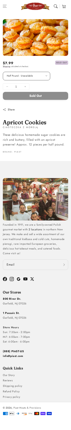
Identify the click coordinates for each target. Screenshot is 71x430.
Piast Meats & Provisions (27, 408)
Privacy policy (11, 397)
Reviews (8, 380)
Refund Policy (11, 391)
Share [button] (11, 109)
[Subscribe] (64, 265)
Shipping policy (12, 386)
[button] (5, 6)
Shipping (6, 66)
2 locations (35, 229)
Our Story (9, 375)
